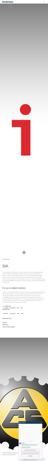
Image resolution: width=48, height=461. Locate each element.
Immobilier (6, 307)
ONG (18, 307)
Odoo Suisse (12, 307)
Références (6, 259)
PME (21, 307)
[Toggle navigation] (44, 1)
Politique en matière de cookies (9, 454)
